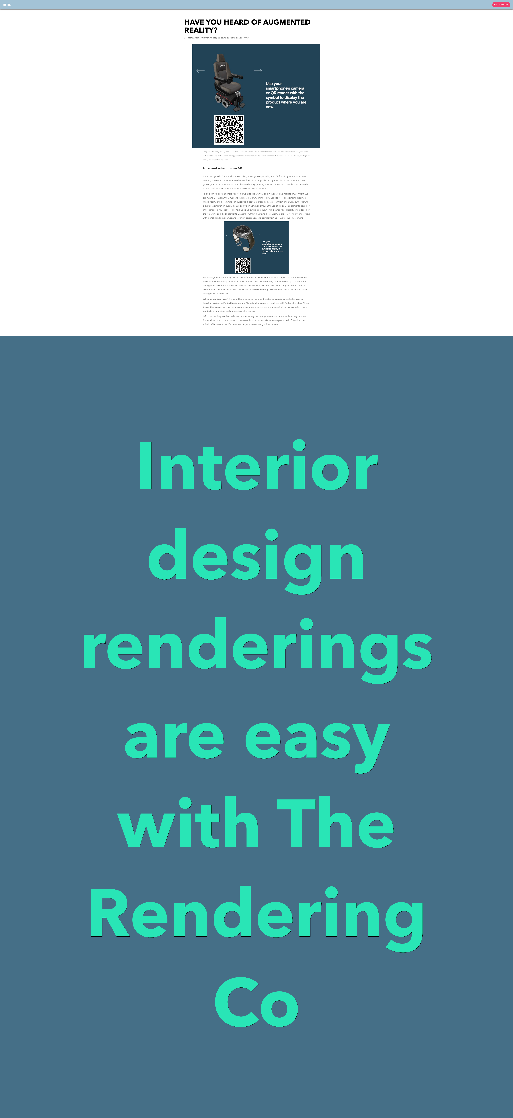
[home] (9, 5)
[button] (5, 5)
